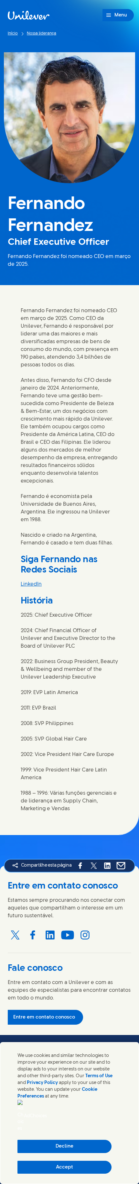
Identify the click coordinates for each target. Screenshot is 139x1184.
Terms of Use (98, 1076)
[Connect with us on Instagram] (85, 935)
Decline (64, 1146)
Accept (64, 1167)
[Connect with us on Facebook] (32, 935)
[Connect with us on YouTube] (67, 935)
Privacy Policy (42, 1082)
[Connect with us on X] (15, 935)
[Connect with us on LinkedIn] (50, 935)
